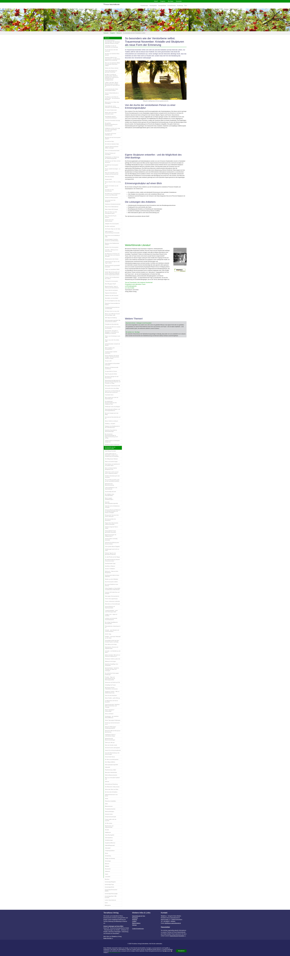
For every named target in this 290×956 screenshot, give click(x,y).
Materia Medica (136, 923)
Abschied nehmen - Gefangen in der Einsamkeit (138, 323)
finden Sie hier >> (108, 938)
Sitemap (134, 925)
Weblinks (134, 919)
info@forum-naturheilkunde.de (173, 923)
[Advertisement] (156, 141)
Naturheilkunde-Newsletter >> (178, 935)
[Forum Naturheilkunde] (115, 6)
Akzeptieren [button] (181, 950)
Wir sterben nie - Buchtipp (133, 332)
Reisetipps (135, 917)
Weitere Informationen (114, 952)
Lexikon (134, 921)
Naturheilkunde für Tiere (138, 916)
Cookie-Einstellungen (138, 928)
